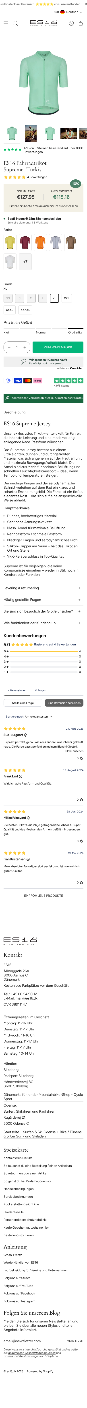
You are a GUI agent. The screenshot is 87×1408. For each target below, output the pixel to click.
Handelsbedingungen (19, 1189)
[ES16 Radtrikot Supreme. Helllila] (55, 242)
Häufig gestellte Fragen (22, 600)
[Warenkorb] (80, 23)
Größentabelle (14, 1212)
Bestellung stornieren (19, 1235)
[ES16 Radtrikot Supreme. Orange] (40, 242)
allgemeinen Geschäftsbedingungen (32, 1352)
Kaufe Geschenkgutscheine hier (26, 1228)
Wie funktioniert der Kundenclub (30, 623)
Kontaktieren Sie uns (18, 1158)
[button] (25, 261)
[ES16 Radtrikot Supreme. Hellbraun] (70, 242)
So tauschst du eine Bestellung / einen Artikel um (38, 1166)
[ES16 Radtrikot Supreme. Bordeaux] (25, 242)
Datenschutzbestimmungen (21, 1356)
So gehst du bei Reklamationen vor (28, 1181)
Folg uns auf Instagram (19, 1301)
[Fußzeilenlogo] (20, 941)
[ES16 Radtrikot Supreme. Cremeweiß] (10, 262)
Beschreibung (14, 412)
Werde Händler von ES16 (21, 1262)
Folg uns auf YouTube (18, 1286)
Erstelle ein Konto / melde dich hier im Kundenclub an (43, 206)
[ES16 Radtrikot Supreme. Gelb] (10, 242)
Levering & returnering (21, 588)
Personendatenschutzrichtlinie (25, 1220)
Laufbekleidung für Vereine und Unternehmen (36, 1270)
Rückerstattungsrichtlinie (21, 1204)
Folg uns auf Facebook (19, 1293)
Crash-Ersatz (13, 1255)
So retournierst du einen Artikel (25, 1173)
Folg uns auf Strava (17, 1278)
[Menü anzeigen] (5, 23)
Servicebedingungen (18, 1197)
